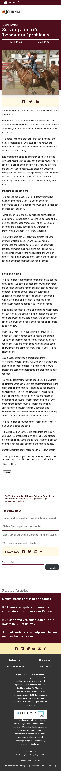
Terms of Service (11, 766)
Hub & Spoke (35, 761)
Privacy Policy (25, 766)
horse (51, 496)
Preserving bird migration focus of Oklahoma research (29, 518)
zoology (20, 501)
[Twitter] (30, 102)
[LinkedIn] (37, 102)
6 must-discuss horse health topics (26, 599)
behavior (38, 496)
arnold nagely (27, 496)
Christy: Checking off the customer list (22, 526)
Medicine (14, 498)
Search (52, 568)
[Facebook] (23, 102)
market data (38, 720)
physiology (31, 498)
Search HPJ (8, 562)
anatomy (16, 496)
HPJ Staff (17, 42)
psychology (41, 498)
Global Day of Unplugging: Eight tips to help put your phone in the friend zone (30, 534)
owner (22, 498)
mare (7, 498)
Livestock (14, 25)
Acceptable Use (38, 766)
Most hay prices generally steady (19, 543)
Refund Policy (51, 766)
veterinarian (10, 501)
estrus (45, 496)
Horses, (5, 25)
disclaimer (35, 744)
